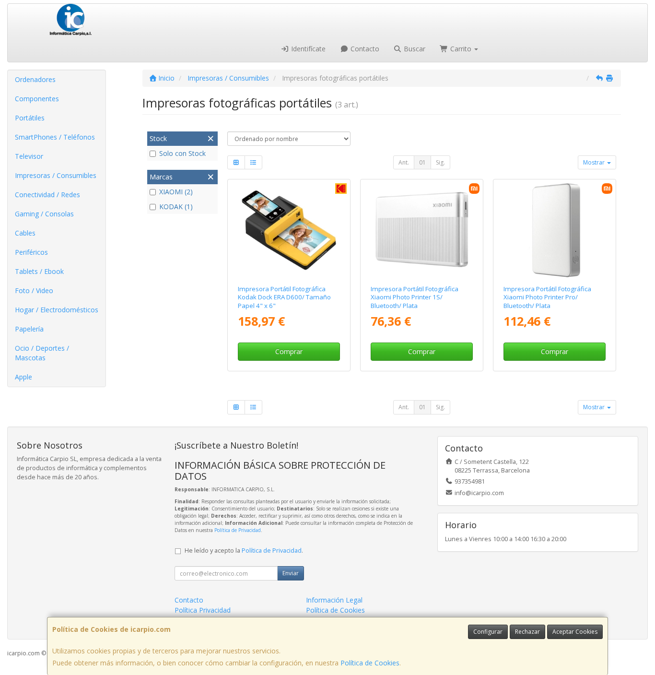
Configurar (488, 632)
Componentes (37, 98)
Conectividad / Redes (47, 194)
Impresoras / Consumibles (55, 175)
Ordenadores (35, 79)
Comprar (289, 351)
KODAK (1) (176, 206)
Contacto (364, 48)
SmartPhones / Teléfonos (55, 137)
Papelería (29, 328)
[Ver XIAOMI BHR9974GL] (421, 230)
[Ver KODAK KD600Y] (288, 230)
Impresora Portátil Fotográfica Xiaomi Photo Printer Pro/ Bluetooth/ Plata (547, 297)
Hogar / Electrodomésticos (56, 309)
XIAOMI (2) (176, 191)
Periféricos (31, 252)
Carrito (460, 48)
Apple (23, 376)
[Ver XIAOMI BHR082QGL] (554, 230)
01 (422, 162)
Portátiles (30, 117)
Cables (25, 232)
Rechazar (527, 632)
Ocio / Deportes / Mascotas (42, 352)
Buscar (413, 48)
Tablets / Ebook (39, 271)
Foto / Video (34, 290)
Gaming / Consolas (44, 213)
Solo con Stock (182, 153)
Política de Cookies (369, 662)
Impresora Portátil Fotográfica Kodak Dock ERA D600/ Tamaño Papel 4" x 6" (284, 297)
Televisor (29, 156)
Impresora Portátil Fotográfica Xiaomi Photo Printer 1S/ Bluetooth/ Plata (414, 297)
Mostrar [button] (594, 162)
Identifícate (307, 48)
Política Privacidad (203, 610)
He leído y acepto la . (244, 550)
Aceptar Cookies (574, 632)
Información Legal (334, 599)
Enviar (290, 573)
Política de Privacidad (237, 530)
